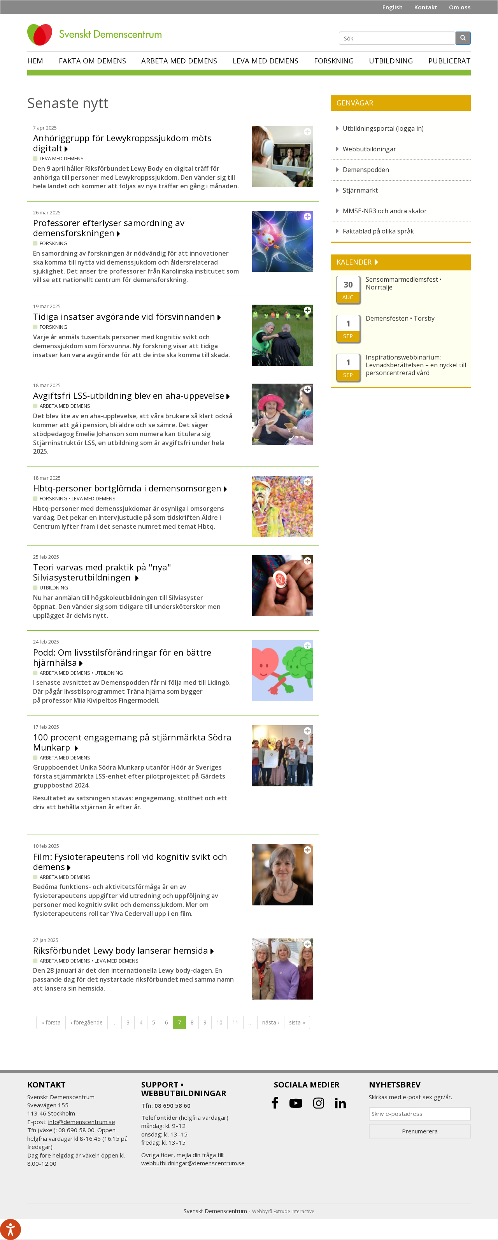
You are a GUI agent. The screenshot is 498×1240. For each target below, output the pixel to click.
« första (51, 1022)
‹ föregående (86, 1022)
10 (219, 1022)
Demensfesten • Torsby (400, 318)
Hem (35, 60)
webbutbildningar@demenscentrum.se (193, 1163)
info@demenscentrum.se (81, 1122)
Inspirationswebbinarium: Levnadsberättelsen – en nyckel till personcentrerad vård (416, 365)
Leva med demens (265, 60)
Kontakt (425, 7)
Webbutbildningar (369, 149)
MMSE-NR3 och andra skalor (385, 211)
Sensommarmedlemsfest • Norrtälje (404, 283)
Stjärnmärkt (360, 190)
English (392, 7)
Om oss (460, 7)
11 (235, 1022)
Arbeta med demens (179, 60)
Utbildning (391, 60)
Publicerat (449, 60)
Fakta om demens (92, 60)
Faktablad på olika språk (378, 231)
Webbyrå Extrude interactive (283, 1211)
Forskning (334, 60)
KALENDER (355, 262)
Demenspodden (366, 169)
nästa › (270, 1022)
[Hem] (97, 35)
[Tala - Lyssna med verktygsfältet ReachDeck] (10, 1229)
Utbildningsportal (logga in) (383, 128)
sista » (297, 1022)
